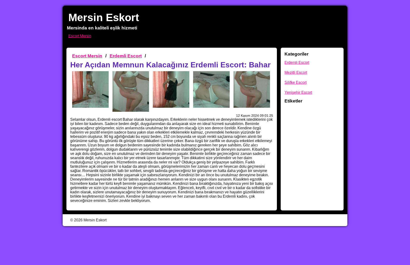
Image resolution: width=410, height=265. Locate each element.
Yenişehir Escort (298, 92)
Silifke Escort (295, 82)
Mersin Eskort (103, 17)
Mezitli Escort (295, 72)
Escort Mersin (79, 36)
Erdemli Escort (126, 55)
